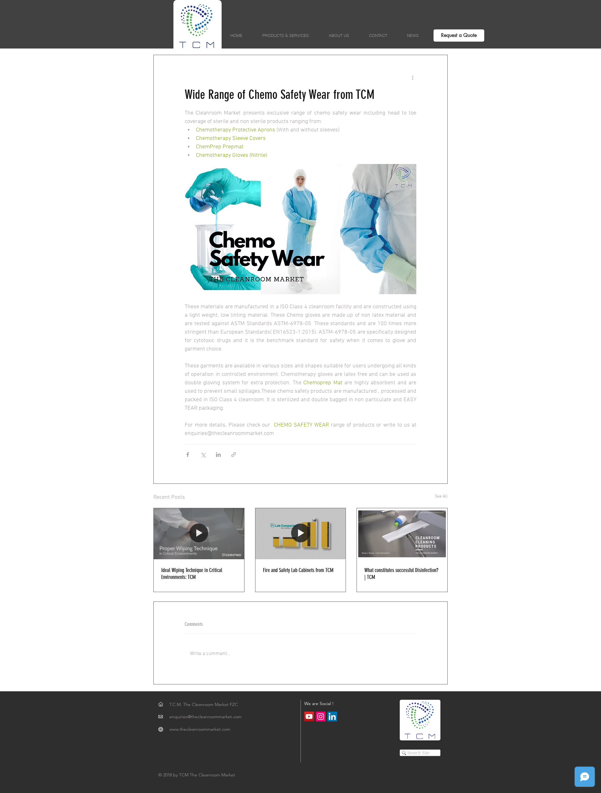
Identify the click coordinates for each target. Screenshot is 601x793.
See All (441, 496)
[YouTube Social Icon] (309, 716)
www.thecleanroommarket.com (199, 729)
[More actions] (412, 77)
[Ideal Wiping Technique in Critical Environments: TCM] (199, 533)
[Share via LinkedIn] (218, 455)
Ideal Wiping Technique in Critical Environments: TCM (191, 574)
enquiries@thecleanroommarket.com (205, 716)
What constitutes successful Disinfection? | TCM (401, 574)
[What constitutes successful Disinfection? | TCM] (402, 533)
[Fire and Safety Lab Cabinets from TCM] (300, 533)
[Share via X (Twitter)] (203, 455)
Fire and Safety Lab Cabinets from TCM (298, 570)
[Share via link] (234, 455)
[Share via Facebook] (188, 455)
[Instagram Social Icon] (321, 716)
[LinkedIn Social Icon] (332, 716)
